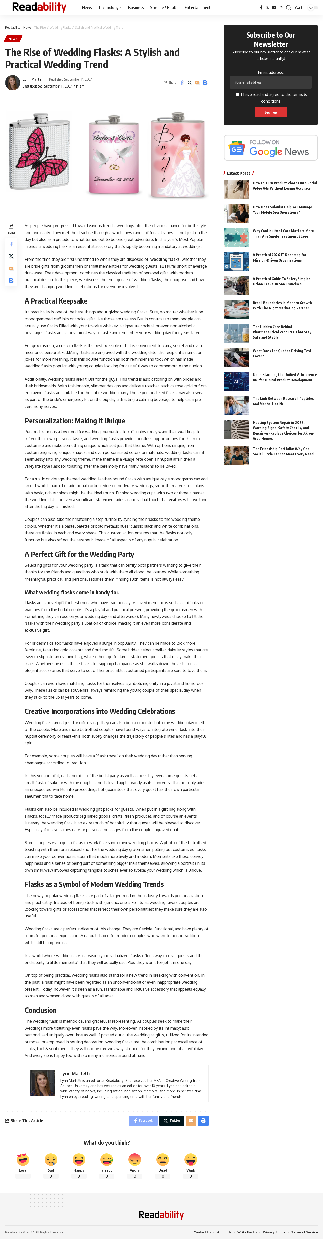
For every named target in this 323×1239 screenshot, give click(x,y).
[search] (288, 7)
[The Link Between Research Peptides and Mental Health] (236, 405)
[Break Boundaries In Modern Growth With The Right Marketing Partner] (236, 309)
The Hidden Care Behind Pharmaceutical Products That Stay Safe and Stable (282, 332)
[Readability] (39, 7)
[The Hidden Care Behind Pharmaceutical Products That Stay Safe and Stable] (236, 333)
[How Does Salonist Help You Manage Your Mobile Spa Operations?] (236, 213)
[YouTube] (274, 7)
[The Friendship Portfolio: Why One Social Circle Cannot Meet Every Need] (236, 455)
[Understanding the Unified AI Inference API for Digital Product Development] (236, 381)
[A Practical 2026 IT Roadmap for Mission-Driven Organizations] (236, 261)
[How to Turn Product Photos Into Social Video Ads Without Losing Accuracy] (236, 189)
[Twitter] (267, 7)
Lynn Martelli (33, 79)
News (13, 39)
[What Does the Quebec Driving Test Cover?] (236, 357)
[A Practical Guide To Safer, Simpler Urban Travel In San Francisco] (236, 285)
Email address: (271, 72)
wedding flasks (165, 259)
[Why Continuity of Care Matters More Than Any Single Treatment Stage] (236, 237)
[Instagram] (281, 7)
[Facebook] (261, 7)
